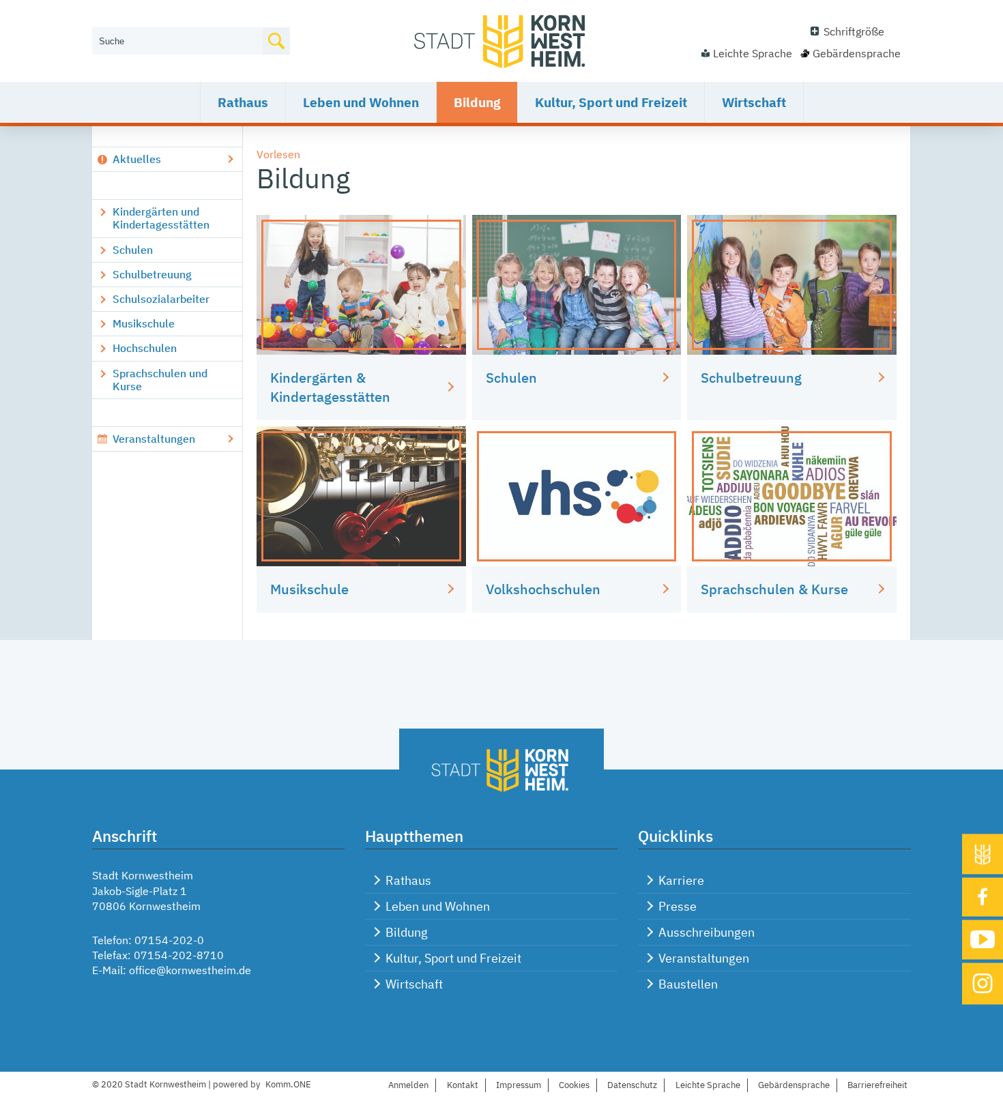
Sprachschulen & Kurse (774, 589)
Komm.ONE (288, 1084)
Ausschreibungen (706, 932)
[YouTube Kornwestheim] (982, 939)
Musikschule (144, 323)
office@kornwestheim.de (190, 970)
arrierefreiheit (877, 1085)
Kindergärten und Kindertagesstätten (161, 218)
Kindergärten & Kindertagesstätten (330, 387)
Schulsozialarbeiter (161, 299)
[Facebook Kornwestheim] (982, 897)
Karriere (681, 880)
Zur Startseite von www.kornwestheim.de (501, 41)
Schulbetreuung (152, 274)
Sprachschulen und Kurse (160, 379)
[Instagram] (982, 983)
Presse (677, 906)
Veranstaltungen (154, 438)
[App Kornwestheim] (982, 854)
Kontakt (462, 1085)
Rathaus (243, 102)
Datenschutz (632, 1085)
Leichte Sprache (752, 53)
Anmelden (408, 1085)
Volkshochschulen (543, 589)
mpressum (518, 1085)
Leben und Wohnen (361, 102)
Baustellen (688, 984)
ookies (574, 1085)
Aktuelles (137, 159)
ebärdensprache (794, 1085)
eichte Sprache (707, 1085)
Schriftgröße (854, 31)
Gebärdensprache (857, 53)
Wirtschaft (754, 102)
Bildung (477, 102)
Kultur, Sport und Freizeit (611, 102)
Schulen (133, 250)
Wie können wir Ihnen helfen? (164, 18)
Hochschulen (145, 348)
